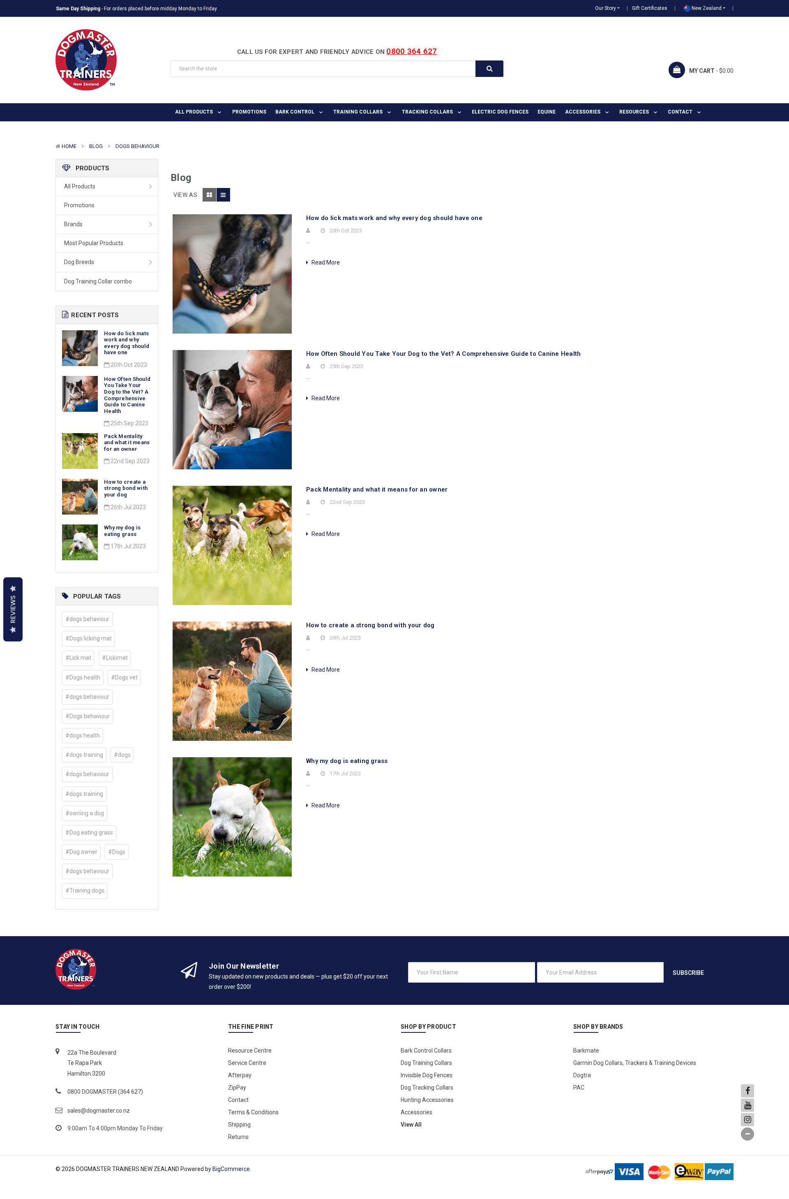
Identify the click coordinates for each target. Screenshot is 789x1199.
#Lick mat (78, 657)
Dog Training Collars (426, 1063)
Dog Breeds (79, 262)
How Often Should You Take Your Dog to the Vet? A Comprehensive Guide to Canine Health (127, 395)
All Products (79, 186)
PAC (578, 1087)
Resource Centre (250, 1050)
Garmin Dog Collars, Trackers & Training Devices (634, 1063)
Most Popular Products (93, 243)
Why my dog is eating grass (122, 530)
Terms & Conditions (253, 1112)
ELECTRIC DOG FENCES (500, 112)
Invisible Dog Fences (426, 1075)
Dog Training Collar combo (98, 281)
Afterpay (239, 1075)
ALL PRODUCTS (194, 112)
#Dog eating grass (89, 832)
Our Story (605, 8)
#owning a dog (84, 813)
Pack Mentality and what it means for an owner (127, 442)
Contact (681, 112)
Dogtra (582, 1075)
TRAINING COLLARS (358, 112)
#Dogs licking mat (88, 638)
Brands (73, 224)
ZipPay (237, 1087)
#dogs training (84, 754)
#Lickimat (115, 657)
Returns (238, 1137)
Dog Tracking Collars (427, 1087)
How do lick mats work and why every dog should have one (126, 343)
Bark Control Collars (426, 1050)
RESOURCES (634, 112)
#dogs (122, 754)
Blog (96, 146)
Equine (547, 112)
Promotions (249, 112)
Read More (325, 262)
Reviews (13, 609)
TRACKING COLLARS (428, 112)
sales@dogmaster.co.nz (98, 1110)
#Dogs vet (124, 677)
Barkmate (586, 1050)
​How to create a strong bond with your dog (126, 488)
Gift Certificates (649, 8)
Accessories (583, 112)
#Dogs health (82, 677)
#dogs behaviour (87, 619)
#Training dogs (84, 890)
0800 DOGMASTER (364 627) (105, 1091)
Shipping (239, 1124)
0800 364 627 (411, 51)
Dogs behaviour (137, 146)
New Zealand (706, 8)
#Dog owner (81, 852)
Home (69, 146)
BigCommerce (231, 1169)
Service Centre (247, 1063)
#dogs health (82, 735)
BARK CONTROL (295, 112)
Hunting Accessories (427, 1100)
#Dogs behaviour (87, 716)
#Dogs (116, 852)
